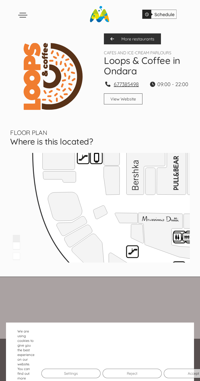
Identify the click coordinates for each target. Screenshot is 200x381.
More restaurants (137, 38)
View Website (123, 99)
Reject (132, 373)
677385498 (126, 84)
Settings (71, 373)
